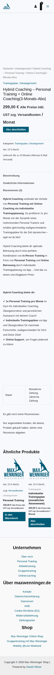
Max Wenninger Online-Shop (27, 636)
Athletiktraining (27, 566)
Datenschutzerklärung (27, 596)
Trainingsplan (10, 83)
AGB (27, 606)
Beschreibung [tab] (11, 175)
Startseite (8, 68)
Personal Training (27, 561)
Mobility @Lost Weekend (27, 645)
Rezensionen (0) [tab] (12, 190)
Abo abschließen (16, 129)
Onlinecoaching (27, 575)
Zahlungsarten (27, 620)
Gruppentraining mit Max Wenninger (27, 641)
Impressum (27, 601)
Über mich (27, 556)
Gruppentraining (27, 570)
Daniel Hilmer (34, 666)
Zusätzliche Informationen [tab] (18, 183)
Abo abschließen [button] (37, 523)
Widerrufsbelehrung (27, 615)
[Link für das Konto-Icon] (35, 6)
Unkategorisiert (23, 68)
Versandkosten (15, 490)
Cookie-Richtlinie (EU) (27, 610)
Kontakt (27, 591)
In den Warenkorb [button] (11, 516)
